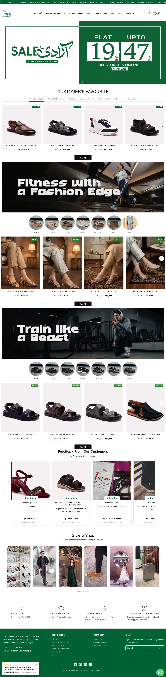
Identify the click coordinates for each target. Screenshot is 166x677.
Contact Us (98, 639)
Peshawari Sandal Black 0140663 (145, 434)
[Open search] (149, 13)
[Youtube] (85, 664)
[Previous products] (4, 258)
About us (56, 639)
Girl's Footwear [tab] (104, 99)
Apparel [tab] (72, 99)
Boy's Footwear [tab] (86, 99)
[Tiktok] (90, 664)
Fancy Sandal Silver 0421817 (62, 291)
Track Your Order (100, 645)
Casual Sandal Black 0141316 (21, 434)
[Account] (159, 13)
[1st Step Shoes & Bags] (83, 51)
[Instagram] (80, 664)
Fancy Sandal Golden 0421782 (104, 291)
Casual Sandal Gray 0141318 (62, 146)
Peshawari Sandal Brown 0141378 (21, 146)
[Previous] (3, 126)
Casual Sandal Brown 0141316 (62, 434)
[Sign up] (160, 647)
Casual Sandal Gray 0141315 (103, 434)
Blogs (54, 655)
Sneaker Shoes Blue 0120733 (103, 146)
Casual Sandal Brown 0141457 (144, 146)
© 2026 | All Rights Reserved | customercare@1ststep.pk (83, 670)
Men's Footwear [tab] (37, 99)
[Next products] (161, 258)
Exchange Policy (100, 642)
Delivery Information (61, 642)
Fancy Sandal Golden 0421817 (20, 291)
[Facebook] (75, 664)
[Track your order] (155, 13)
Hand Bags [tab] (131, 99)
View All (83, 158)
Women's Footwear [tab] (56, 99)
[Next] (162, 126)
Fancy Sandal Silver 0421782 (145, 291)
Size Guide (56, 652)
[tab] (83, 82)
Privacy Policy (58, 645)
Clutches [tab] (118, 99)
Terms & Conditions (60, 649)
